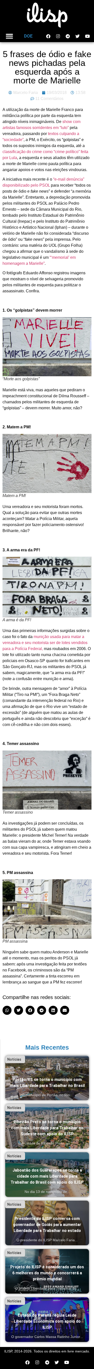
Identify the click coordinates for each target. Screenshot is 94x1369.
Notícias (14, 1059)
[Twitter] (77, 36)
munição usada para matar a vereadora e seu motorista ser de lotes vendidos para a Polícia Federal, (45, 643)
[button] (9, 36)
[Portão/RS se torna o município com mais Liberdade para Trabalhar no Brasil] (47, 1078)
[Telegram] (67, 36)
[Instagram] (58, 36)
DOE (28, 36)
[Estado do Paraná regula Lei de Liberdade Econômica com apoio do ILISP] (47, 1319)
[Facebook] (48, 36)
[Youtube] (87, 36)
